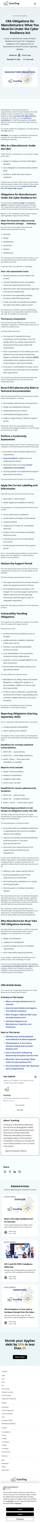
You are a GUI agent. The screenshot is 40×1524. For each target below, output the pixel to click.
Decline (20, 1514)
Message (20, 1110)
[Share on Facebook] (10, 1172)
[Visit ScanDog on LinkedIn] (35, 1077)
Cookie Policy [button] (10, 1501)
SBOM (31, 966)
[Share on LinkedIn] (15, 1172)
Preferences (20, 1519)
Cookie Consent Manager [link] (10, 1487)
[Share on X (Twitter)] (5, 1172)
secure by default (10, 458)
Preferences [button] (18, 1503)
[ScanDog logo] (6, 1089)
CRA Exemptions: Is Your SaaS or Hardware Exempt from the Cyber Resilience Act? (19, 1046)
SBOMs (36, 357)
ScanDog (7, 1095)
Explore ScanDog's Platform (16, 1151)
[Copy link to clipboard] (20, 1172)
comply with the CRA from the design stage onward (18, 187)
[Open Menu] (35, 3)
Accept (20, 1509)
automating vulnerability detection (15, 966)
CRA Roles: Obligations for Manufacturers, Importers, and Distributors (18, 1024)
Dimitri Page (26, 55)
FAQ (5, 131)
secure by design (19, 203)
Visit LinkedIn (20, 1105)
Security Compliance (20, 16)
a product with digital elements (25, 116)
